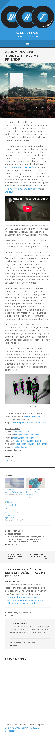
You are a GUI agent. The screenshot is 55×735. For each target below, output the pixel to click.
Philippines (13, 541)
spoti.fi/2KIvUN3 (19, 447)
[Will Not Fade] (27, 17)
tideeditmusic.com (22, 432)
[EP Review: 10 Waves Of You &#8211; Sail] (14, 483)
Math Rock (35, 539)
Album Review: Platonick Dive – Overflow (33, 492)
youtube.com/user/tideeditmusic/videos (32, 444)
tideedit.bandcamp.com (34, 416)
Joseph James (14, 534)
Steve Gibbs (30, 167)
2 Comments (13, 544)
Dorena (9, 192)
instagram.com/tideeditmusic (28, 441)
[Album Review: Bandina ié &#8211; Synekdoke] (14, 506)
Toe (7, 189)
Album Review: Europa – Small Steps (15, 556)
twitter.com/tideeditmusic (23, 438)
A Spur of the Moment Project (22, 537)
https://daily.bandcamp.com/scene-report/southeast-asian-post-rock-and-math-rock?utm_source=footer (24, 600)
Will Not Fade (27, 33)
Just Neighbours (18, 189)
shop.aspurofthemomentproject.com (29, 422)
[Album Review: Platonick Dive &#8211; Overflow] (35, 483)
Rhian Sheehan (13, 167)
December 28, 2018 (16, 531)
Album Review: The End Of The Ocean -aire (38, 556)
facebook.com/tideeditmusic (27, 435)
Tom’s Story (34, 189)
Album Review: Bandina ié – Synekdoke (12, 515)
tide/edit (34, 541)
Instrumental (23, 539)
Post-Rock (24, 541)
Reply (10, 616)
